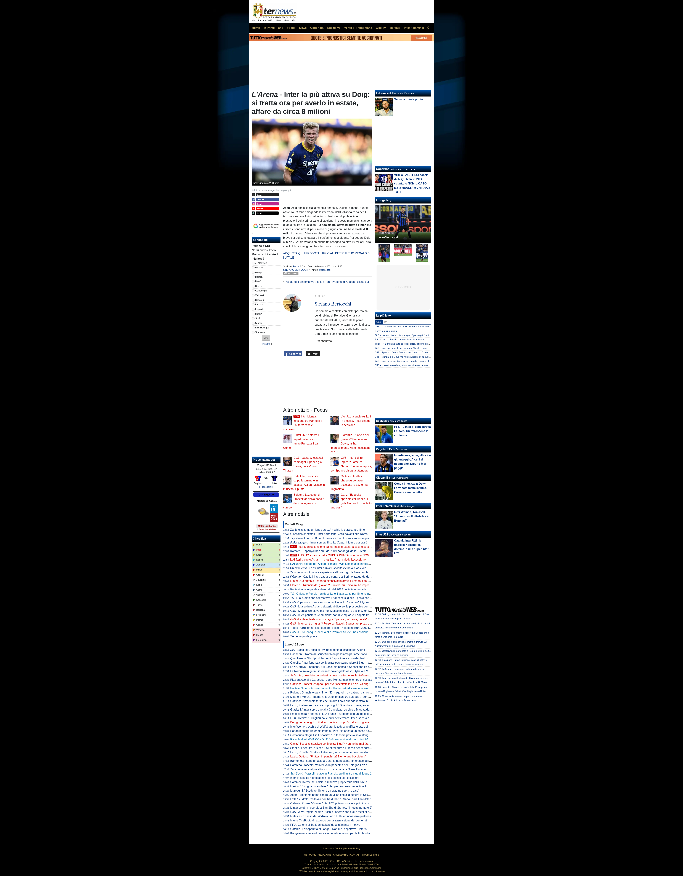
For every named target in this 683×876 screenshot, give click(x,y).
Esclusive (382, 420)
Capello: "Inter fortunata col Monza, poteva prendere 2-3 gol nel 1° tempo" (336, 662)
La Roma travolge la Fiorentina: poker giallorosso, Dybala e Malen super (336, 671)
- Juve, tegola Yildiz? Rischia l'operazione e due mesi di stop (331, 811)
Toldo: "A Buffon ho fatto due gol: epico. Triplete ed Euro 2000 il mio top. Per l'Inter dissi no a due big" (353, 627)
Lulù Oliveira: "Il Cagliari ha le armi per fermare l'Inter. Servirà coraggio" (335, 718)
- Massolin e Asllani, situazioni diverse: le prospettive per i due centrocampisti (342, 606)
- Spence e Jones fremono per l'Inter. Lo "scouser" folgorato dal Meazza (338, 602)
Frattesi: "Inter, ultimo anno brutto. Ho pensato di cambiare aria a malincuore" (338, 688)
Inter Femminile (386, 506)
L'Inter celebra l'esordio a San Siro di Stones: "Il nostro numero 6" (331, 807)
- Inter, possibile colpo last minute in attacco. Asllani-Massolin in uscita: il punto (342, 675)
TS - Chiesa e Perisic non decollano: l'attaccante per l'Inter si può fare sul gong (415, 339)
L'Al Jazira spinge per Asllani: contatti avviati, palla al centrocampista (333, 563)
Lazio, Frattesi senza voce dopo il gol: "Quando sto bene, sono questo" (334, 705)
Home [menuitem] (256, 27)
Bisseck (259, 267)
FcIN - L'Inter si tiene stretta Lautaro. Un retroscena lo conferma (412, 431)
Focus (296, 266)
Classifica (259, 538)
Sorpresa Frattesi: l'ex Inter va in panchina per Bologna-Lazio (328, 765)
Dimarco (259, 300)
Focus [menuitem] (291, 27)
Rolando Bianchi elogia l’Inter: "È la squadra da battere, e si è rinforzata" (335, 692)
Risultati (266, 344)
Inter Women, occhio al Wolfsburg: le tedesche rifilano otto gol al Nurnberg (336, 726)
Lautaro (259, 304)
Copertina (382, 168)
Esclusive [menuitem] (333, 27)
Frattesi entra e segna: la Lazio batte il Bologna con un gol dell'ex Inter (334, 713)
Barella (258, 286)
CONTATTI (355, 854)
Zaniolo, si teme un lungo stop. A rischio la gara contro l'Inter (328, 529)
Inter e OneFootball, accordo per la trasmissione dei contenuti (328, 820)
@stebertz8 (324, 270)
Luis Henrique (262, 327)
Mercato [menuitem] (395, 27)
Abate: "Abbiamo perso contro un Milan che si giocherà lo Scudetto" (332, 794)
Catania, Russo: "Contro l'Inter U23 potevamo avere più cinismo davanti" (336, 803)
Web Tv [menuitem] (381, 27)
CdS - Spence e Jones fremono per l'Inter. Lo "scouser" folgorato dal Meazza (414, 352)
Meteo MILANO (266, 495)
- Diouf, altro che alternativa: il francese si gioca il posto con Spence (335, 597)
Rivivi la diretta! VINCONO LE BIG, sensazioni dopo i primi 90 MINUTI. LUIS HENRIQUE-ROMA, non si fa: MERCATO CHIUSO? (371, 739)
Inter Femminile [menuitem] (414, 27)
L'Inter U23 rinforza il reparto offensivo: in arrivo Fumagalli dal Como (333, 580)
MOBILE (367, 854)
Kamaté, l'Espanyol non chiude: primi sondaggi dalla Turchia (328, 551)
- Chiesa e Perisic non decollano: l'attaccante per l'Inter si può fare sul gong (339, 593)
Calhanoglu (261, 290)
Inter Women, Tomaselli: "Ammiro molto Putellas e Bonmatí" (411, 516)
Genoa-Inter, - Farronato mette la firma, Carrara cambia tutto (411, 488)
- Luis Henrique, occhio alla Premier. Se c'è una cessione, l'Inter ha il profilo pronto (345, 632)
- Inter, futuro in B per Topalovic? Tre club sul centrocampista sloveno (336, 538)
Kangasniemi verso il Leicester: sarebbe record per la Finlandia (330, 833)
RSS (376, 854)
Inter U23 (382, 534)
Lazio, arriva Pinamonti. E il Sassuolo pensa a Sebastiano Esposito (332, 666)
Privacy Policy (352, 848)
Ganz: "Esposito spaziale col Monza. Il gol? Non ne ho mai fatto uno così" (336, 743)
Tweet (314, 353)
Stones (259, 323)
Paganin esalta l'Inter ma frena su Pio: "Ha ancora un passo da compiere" (336, 730)
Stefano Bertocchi (295, 270)
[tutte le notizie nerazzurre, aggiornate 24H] (274, 11)
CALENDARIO (340, 854)
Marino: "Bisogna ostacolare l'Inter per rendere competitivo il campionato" (336, 786)
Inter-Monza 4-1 (388, 237)
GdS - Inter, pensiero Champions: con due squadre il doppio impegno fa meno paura (418, 361)
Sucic (258, 318)
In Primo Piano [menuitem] (273, 27)
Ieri (385, 322)
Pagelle (381, 449)
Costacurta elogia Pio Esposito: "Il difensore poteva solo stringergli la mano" (338, 735)
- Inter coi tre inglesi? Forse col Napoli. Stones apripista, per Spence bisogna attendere (348, 623)
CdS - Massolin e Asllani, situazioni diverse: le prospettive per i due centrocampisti (417, 365)
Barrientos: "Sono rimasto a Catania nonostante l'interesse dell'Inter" (333, 760)
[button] (266, 338)
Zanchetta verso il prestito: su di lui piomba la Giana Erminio (328, 769)
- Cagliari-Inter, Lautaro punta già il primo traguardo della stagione (337, 576)
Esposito (259, 309)
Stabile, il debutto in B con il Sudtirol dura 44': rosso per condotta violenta (336, 747)
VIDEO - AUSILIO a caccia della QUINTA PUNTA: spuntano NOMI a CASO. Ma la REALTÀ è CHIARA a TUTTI (412, 183)
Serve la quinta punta (303, 636)
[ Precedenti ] (266, 487)
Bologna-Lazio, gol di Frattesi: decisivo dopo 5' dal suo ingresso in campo (336, 722)
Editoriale (382, 93)
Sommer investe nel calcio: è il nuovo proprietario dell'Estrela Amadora (334, 782)
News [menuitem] (303, 27)
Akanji (258, 272)
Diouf (258, 281)
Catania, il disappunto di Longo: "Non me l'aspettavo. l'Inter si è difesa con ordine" (341, 829)
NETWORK (310, 854)
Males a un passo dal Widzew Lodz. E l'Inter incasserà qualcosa (330, 816)
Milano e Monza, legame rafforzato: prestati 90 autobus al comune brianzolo (337, 696)
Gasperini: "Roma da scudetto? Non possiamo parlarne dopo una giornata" (337, 654)
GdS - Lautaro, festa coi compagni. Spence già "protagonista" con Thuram (413, 335)
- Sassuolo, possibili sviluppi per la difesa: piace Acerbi (327, 649)
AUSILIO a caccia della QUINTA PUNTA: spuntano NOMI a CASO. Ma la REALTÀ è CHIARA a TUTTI (359, 555)
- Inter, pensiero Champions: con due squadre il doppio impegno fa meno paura (343, 615)
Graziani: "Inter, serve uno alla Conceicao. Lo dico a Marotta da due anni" (336, 709)
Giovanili (382, 477)
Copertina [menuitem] (317, 27)
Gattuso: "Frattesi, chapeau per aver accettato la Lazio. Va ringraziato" (334, 683)
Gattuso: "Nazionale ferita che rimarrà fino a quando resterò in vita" (332, 701)
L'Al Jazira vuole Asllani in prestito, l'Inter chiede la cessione (356, 421)
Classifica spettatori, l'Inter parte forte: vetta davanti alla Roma (329, 533)
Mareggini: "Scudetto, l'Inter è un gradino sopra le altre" (324, 790)
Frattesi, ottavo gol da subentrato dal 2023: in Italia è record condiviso (333, 589)
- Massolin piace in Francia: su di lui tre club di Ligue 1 (331, 773)
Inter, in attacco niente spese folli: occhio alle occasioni (324, 777)
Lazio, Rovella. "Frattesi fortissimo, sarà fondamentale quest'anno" (332, 752)
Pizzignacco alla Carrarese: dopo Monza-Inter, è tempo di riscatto (331, 679)
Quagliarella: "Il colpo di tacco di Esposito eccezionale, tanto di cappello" (336, 658)
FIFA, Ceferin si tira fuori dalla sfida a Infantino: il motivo (325, 824)
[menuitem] (428, 27)
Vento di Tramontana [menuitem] (358, 27)
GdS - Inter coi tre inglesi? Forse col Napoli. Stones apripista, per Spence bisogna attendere (422, 348)
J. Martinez (261, 263)
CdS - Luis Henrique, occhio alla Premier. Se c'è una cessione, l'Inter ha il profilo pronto (420, 326)
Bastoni (259, 276)
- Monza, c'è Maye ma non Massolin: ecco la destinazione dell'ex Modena (339, 610)
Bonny (258, 313)
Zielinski (259, 295)
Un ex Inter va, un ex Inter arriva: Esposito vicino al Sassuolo (328, 568)
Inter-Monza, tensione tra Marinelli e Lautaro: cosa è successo (333, 546)
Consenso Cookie (332, 848)
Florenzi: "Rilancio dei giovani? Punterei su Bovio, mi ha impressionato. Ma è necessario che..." (350, 443)
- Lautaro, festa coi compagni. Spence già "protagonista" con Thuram (336, 619)
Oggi (378, 322)
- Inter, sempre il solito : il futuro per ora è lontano (333, 542)
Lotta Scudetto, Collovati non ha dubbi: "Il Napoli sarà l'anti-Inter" (331, 799)
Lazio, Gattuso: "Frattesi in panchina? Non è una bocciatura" (328, 756)
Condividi (294, 353)
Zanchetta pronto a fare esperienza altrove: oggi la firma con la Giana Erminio (338, 572)
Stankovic (260, 332)
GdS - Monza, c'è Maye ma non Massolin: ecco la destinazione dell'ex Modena (415, 356)
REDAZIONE (324, 854)
